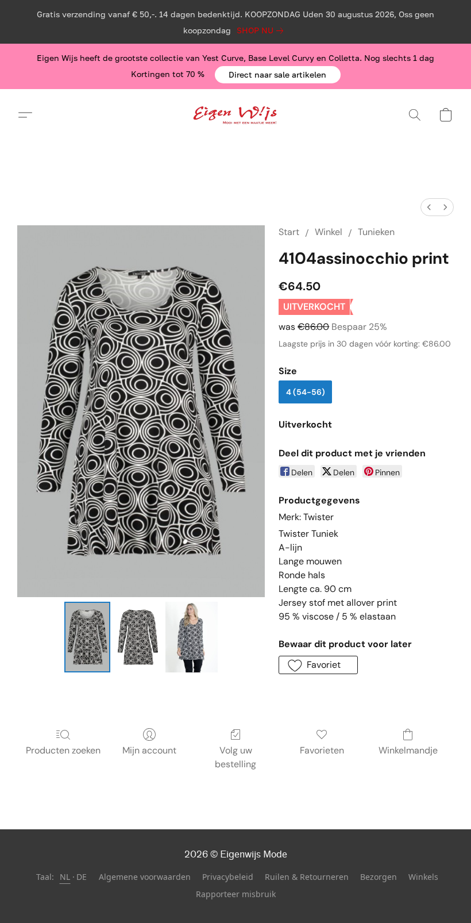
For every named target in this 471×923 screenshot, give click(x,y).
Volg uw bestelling (235, 757)
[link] (262, 30)
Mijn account (149, 750)
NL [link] (65, 876)
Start (289, 232)
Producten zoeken (63, 750)
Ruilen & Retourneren (307, 876)
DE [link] (81, 876)
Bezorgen (378, 876)
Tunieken (376, 232)
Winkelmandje (408, 750)
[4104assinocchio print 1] (138, 637)
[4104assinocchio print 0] (87, 637)
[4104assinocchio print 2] (191, 637)
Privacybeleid (227, 876)
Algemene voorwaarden (145, 876)
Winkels (423, 876)
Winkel (328, 232)
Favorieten (322, 750)
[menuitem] (429, 207)
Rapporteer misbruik (236, 894)
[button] (278, 74)
